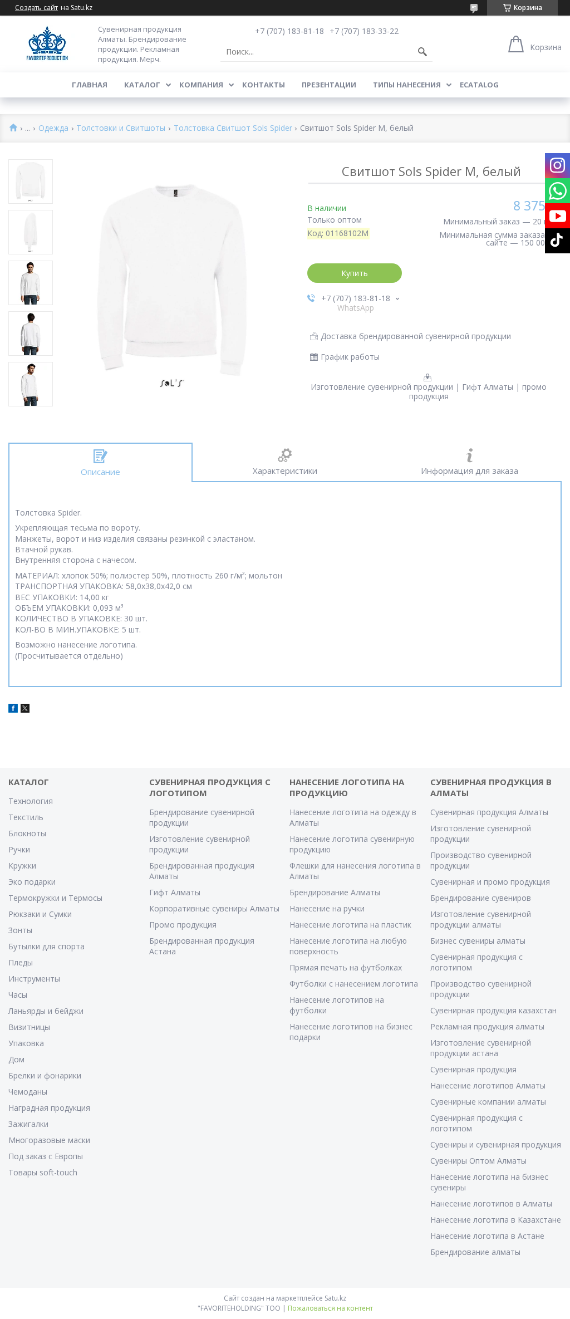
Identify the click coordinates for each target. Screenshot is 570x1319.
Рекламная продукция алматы (487, 1026)
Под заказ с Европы (45, 1156)
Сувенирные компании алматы (488, 1101)
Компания (201, 85)
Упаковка (26, 1043)
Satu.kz (335, 1298)
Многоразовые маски (49, 1140)
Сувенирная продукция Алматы (489, 812)
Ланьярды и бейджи (45, 1011)
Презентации (329, 85)
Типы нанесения (407, 85)
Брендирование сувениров (480, 898)
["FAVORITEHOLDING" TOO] (47, 43)
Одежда (53, 128)
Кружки (22, 865)
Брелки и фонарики (44, 1075)
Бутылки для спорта (46, 946)
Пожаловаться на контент (330, 1308)
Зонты (20, 930)
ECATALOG (479, 85)
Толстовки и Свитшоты (120, 128)
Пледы (20, 962)
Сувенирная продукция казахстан (493, 1010)
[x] (25, 709)
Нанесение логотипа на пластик (350, 924)
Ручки (19, 849)
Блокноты (27, 833)
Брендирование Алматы (334, 892)
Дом (16, 1059)
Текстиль (25, 817)
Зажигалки (28, 1124)
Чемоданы (27, 1091)
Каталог (142, 85)
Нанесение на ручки (327, 908)
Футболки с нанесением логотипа (353, 983)
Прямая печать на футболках (345, 967)
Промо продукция (183, 924)
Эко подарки (32, 881)
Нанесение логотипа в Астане (487, 1235)
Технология (30, 801)
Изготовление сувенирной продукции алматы (480, 919)
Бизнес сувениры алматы (477, 940)
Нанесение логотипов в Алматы (491, 1203)
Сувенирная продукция (473, 1069)
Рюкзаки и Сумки (40, 914)
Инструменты (34, 978)
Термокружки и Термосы (55, 898)
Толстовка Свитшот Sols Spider (233, 128)
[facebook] (13, 709)
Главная (89, 85)
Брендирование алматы (475, 1252)
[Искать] (422, 51)
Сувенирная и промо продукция (490, 881)
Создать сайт (36, 8)
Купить (354, 273)
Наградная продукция (49, 1107)
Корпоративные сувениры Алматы (214, 908)
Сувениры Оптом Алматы (478, 1160)
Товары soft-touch (42, 1172)
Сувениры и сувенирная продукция (495, 1144)
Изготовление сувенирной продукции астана (480, 1047)
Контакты (263, 85)
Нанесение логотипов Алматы (488, 1085)
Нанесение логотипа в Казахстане (495, 1219)
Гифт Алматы (174, 892)
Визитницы (29, 1027)
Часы (17, 994)
